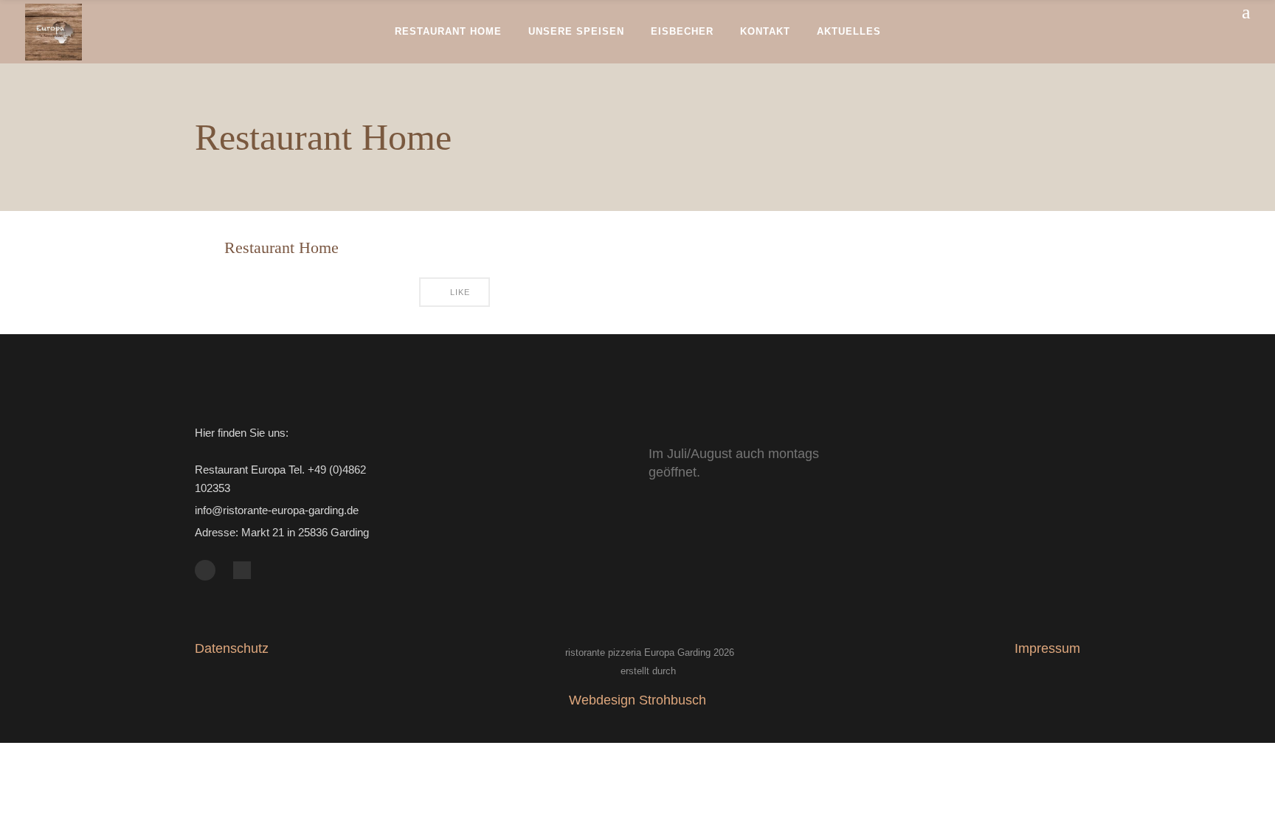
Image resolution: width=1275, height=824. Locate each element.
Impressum (1047, 648)
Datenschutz (232, 648)
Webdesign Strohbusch (637, 700)
